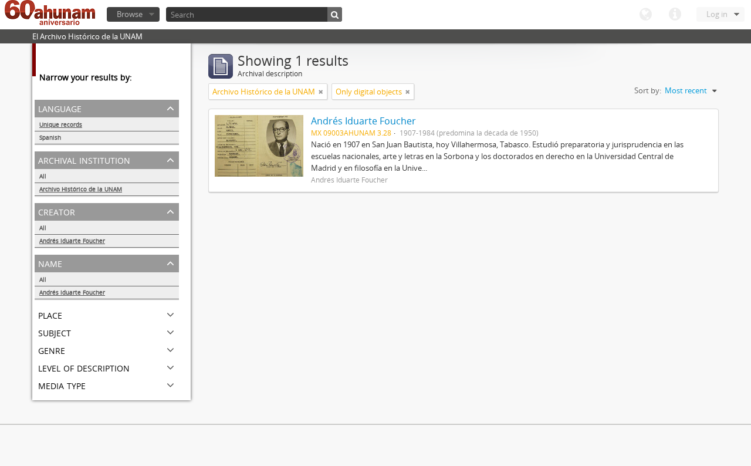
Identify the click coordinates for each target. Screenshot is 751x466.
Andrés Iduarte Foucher (72, 241)
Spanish (50, 137)
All (42, 176)
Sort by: (647, 90)
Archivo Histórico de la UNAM (80, 189)
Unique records (60, 124)
